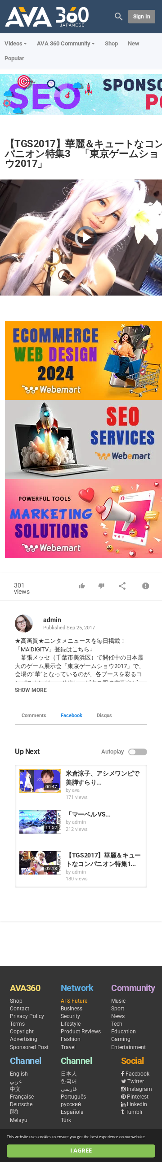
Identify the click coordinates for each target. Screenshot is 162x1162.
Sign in (141, 16)
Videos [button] (13, 43)
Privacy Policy (27, 1016)
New (134, 43)
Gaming (120, 1039)
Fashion (71, 1039)
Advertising (23, 1039)
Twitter (135, 1081)
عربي (16, 1081)
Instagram (139, 1089)
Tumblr (134, 1112)
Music (118, 1001)
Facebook (71, 715)
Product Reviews (81, 1031)
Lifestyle (71, 1024)
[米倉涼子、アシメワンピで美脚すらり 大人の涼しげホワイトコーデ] (40, 781)
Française (22, 1097)
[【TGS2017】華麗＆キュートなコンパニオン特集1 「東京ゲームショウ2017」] (40, 863)
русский (71, 1104)
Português (73, 1097)
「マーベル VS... (88, 814)
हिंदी (14, 1112)
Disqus (104, 715)
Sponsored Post (29, 1047)
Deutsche (21, 1104)
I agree (81, 1150)
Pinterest (137, 1097)
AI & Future (74, 1001)
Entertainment (128, 1047)
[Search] (118, 16)
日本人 (69, 1074)
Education (123, 1031)
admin (52, 620)
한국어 (69, 1081)
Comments (34, 715)
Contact (19, 1008)
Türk (66, 1120)
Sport (117, 1008)
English (19, 1074)
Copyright (22, 1031)
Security (70, 1016)
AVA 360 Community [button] (63, 43)
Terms (17, 1024)
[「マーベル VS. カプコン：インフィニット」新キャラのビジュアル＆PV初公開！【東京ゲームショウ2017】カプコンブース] (40, 822)
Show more (31, 690)
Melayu (18, 1120)
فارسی (69, 1089)
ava (76, 790)
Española (72, 1112)
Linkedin (137, 1104)
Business (71, 1008)
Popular (14, 58)
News (118, 1016)
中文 (15, 1089)
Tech (116, 1024)
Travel (68, 1047)
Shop (111, 43)
